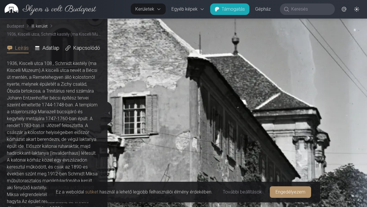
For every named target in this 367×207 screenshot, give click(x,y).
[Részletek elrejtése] (109, 112)
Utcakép (296, 23)
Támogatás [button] (233, 9)
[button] (344, 9)
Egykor (261, 23)
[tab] (19, 48)
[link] (48, 9)
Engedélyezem (290, 192)
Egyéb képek (184, 9)
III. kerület (40, 26)
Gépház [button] (263, 9)
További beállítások (242, 192)
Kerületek (144, 9)
